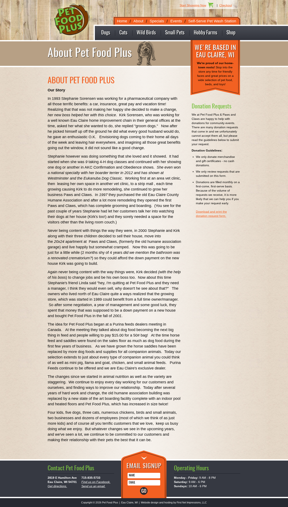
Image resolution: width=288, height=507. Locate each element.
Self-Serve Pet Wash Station (212, 21)
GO (143, 491)
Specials (157, 21)
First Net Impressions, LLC (192, 502)
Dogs (105, 32)
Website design (150, 502)
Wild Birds (146, 32)
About (138, 21)
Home (122, 21)
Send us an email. (93, 486)
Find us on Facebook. (95, 482)
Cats (123, 32)
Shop (231, 32)
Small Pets (174, 32)
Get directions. (57, 486)
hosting (168, 502)
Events (176, 21)
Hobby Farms (205, 32)
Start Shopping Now (193, 5)
